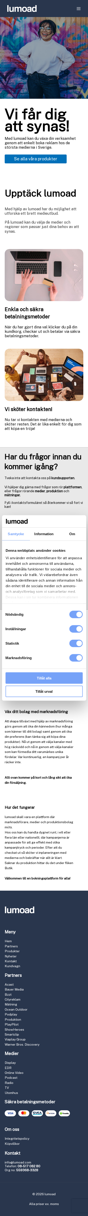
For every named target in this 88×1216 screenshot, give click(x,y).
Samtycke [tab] (16, 534)
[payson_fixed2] (51, 1113)
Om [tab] (72, 534)
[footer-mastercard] (24, 1113)
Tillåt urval (44, 691)
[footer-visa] (10, 1113)
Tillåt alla (44, 678)
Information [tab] (44, 534)
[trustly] (64, 1113)
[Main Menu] (78, 8)
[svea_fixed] (37, 1113)
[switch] (76, 629)
